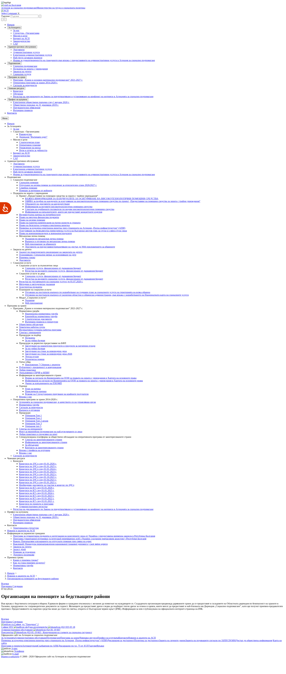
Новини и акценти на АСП (21, 530)
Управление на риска (30, 147)
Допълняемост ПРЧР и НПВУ (34, 372)
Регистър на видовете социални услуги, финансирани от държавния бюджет (64, 271)
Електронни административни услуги (32, 55)
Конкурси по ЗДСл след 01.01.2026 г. (38, 463)
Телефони (19, 651)
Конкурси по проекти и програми (36, 504)
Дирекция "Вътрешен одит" (33, 137)
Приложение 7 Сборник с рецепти (42, 364)
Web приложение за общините (40, 244)
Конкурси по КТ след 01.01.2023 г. (36, 496)
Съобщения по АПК (48, 646)
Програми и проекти (11, 646)
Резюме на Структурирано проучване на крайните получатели (57, 394)
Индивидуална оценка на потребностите (40, 214)
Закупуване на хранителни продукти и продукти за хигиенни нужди (60, 346)
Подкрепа (30, 338)
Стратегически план (29, 142)
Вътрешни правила (23, 110)
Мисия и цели (20, 36)
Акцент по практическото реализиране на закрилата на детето (50, 252)
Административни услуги (26, 52)
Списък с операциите (30, 332)
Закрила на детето (22, 71)
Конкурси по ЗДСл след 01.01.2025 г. (38, 466)
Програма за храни (16, 77)
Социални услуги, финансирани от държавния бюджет (53, 268)
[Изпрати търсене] (40, 16)
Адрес (14, 648)
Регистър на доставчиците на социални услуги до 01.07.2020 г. (51, 281)
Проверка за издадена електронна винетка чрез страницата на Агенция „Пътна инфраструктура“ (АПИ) (72, 228)
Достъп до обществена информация (254, 640)
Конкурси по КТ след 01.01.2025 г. (36, 490)
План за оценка (33, 388)
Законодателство (21, 41)
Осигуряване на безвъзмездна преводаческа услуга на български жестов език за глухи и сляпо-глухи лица (73, 230)
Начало (10, 24)
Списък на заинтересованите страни (43, 439)
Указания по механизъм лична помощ (44, 238)
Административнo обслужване (22, 47)
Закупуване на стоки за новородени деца (46, 351)
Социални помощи (28, 182)
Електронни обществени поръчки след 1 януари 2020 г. (41, 102)
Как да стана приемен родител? (29, 563)
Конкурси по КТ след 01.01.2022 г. (36, 498)
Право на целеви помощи (32, 220)
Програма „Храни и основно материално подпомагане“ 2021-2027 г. (48, 80)
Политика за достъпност (146, 640)
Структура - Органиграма (26, 33)
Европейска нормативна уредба (41, 316)
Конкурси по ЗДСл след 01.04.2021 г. (38, 479)
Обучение (18, 94)
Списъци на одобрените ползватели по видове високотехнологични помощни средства (69, 209)
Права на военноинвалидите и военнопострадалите (45, 233)
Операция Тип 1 (33, 415)
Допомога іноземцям (23, 554)
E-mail (15, 654)
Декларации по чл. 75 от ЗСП (73, 646)
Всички (5, 583)
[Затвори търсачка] (5, 19)
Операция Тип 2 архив (36, 421)
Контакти (12, 113)
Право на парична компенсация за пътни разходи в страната (49, 222)
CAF (15, 44)
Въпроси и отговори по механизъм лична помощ (50, 241)
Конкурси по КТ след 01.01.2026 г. (36, 488)
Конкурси (18, 91)
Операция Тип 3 (33, 423)
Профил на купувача (17, 99)
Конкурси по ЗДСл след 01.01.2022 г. (38, 474)
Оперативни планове (30, 145)
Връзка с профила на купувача (34, 450)
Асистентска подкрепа (30, 287)
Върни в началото (10, 656)
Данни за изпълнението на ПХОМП (43, 383)
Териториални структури (26, 528)
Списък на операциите (30, 429)
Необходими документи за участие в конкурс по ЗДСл (46, 485)
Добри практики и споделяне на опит (38, 434)
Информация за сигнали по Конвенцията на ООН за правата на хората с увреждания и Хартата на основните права (84, 380)
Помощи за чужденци (24, 552)
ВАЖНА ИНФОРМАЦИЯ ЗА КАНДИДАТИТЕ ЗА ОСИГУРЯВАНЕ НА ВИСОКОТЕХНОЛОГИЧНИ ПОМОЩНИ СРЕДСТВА (91, 198)
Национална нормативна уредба (41, 313)
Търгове (92, 646)
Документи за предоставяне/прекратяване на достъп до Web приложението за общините (70, 246)
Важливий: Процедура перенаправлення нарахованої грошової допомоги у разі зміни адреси (60, 544)
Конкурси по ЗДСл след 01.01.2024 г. (38, 469)
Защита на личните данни (172, 640)
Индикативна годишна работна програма (40, 330)
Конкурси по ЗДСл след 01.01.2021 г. (38, 482)
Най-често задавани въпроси (27, 57)
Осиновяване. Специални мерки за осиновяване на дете (47, 255)
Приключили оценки (35, 391)
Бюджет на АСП (21, 38)
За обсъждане (32, 445)
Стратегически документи (38, 319)
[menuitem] (149, 30)
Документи (19, 49)
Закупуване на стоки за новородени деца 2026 (48, 354)
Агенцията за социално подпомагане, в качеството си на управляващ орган (57, 402)
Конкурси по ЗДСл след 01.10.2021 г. (38, 477)
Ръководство (25, 134)
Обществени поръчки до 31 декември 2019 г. (36, 105)
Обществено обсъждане (31, 324)
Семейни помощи (28, 188)
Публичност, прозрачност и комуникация (40, 367)
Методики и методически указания (37, 284)
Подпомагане (14, 63)
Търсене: (5, 16)
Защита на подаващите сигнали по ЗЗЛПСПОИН (210, 640)
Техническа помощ (34, 359)
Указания (29, 300)
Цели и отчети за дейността (33, 150)
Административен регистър (33, 506)
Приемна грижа (27, 257)
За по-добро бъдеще (35, 340)
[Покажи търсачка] (2, 19)
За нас (16, 30)
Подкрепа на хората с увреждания (30, 69)
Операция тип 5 (33, 426)
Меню (5, 118)
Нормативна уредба (29, 405)
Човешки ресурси (16, 88)
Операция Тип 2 (33, 418)
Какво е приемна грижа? (25, 560)
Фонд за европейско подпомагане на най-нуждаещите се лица (50, 431)
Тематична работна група (32, 327)
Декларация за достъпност (120, 640)
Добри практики (27, 370)
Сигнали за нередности (25, 85)
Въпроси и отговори (29, 410)
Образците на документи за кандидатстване (47, 204)
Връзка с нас (25, 396)
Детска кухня (32, 356)
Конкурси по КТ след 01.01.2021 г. (36, 501)
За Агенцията (14, 27)
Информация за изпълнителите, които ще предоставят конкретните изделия (63, 212)
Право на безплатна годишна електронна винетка (44, 225)
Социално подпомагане (25, 66)
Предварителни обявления (26, 107)
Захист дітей (19, 549)
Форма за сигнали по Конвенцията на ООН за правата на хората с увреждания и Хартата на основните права (80, 378)
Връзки (100, 646)
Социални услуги (22, 74)
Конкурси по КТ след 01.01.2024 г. (36, 493)
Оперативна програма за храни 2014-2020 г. (35, 82)
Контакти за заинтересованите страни (44, 447)
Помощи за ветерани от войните (35, 190)
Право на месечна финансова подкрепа (39, 217)
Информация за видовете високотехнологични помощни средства (58, 206)
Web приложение (34, 303)
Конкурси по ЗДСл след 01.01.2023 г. (38, 471)
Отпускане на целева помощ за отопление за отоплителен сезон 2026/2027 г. (58, 185)
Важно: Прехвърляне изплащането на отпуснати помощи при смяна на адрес (52, 541)
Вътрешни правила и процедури (41, 321)
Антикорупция (30, 646)
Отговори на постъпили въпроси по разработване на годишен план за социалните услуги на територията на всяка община (87, 292)
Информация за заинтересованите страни (46, 442)
